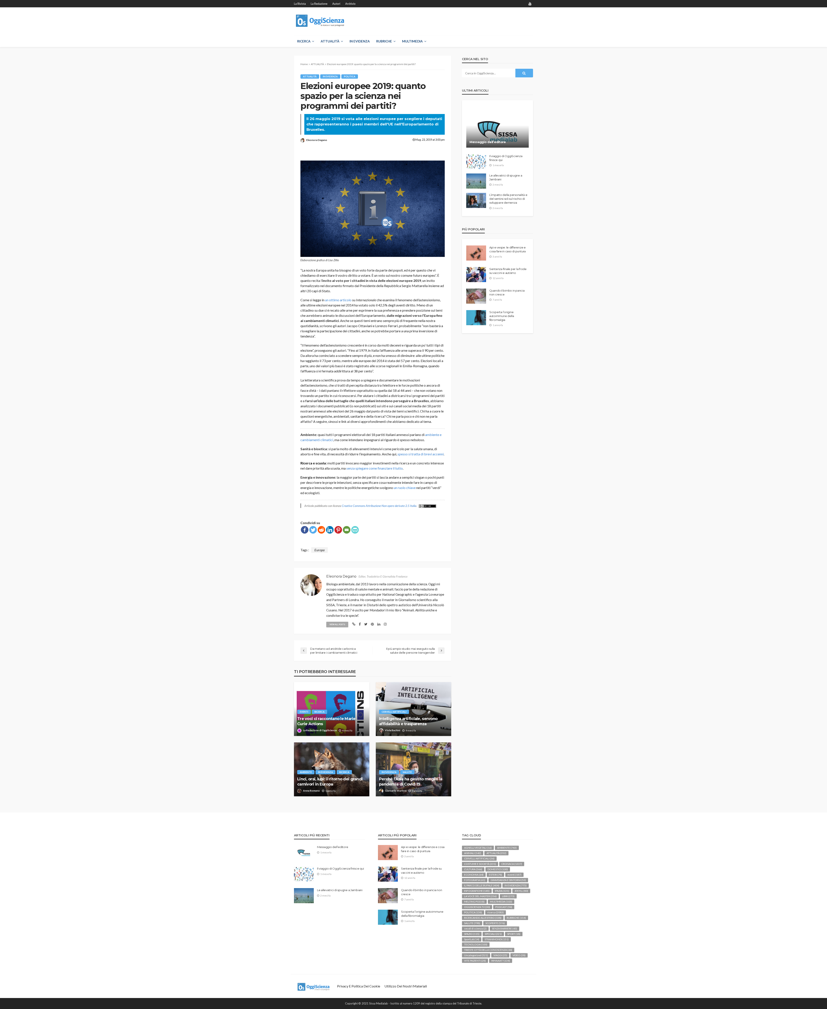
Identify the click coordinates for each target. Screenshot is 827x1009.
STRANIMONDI (497, 939)
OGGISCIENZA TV (477, 907)
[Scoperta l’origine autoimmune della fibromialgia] (476, 317)
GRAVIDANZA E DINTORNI (508, 880)
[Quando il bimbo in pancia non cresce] (476, 296)
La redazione (319, 3)
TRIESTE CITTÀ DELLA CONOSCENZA (488, 949)
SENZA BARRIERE (504, 928)
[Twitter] (313, 530)
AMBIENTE (306, 772)
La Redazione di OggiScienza (320, 730)
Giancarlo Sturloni (395, 790)
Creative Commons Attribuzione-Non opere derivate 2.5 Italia (379, 506)
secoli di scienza (475, 928)
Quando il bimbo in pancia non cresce (507, 292)
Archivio (350, 3)
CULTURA (473, 869)
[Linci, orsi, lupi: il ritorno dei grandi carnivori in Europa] (331, 769)
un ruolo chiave (405, 488)
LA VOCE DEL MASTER (480, 896)
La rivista (300, 3)
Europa (319, 550)
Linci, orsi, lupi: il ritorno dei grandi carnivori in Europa (330, 781)
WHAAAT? (500, 960)
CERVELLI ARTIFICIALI (394, 711)
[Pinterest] (338, 530)
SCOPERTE (495, 923)
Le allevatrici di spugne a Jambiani (505, 177)
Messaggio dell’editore (487, 142)
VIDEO (519, 955)
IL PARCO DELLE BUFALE (481, 885)
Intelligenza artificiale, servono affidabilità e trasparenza (408, 721)
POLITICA (349, 76)
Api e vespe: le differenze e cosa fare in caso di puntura (507, 249)
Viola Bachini (392, 730)
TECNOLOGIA (475, 944)
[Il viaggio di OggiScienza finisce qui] (476, 161)
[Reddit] (321, 530)
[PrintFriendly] (355, 530)
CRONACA (511, 863)
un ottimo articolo (338, 300)
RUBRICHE (384, 41)
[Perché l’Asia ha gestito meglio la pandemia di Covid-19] (413, 769)
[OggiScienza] (320, 21)
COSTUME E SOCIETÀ (480, 863)
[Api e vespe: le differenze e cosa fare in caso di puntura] (476, 253)
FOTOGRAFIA (474, 880)
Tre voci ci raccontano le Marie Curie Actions (326, 721)
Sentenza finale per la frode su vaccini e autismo (508, 271)
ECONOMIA (473, 874)
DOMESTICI (498, 869)
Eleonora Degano (316, 140)
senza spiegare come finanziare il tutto (374, 468)
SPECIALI (493, 934)
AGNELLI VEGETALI (478, 847)
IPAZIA (502, 890)
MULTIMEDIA (412, 41)
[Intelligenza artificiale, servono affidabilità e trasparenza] (413, 709)
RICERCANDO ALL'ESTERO (482, 917)
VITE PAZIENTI (475, 960)
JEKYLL (521, 890)
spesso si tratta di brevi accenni (421, 454)
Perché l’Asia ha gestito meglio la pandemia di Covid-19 (410, 781)
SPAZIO (471, 934)
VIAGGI (500, 955)
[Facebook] (304, 530)
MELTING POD (474, 901)
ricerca (319, 711)
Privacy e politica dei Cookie (358, 986)
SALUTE (407, 772)
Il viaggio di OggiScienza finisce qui (505, 158)
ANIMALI (472, 853)
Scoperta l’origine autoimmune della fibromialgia (501, 316)
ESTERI (495, 874)
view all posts (337, 624)
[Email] (346, 530)
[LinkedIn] (330, 530)
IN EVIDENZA (360, 41)
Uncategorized (476, 955)
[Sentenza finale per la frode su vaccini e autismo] (476, 274)
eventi (304, 711)
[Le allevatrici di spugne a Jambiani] (476, 181)
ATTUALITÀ (330, 41)
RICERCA (304, 41)
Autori (336, 3)
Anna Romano (311, 790)
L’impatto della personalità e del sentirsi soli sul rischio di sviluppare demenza (508, 198)
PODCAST (503, 907)
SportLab (471, 939)
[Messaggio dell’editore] (497, 127)
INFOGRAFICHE (477, 890)
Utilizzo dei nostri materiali (405, 986)
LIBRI (508, 896)
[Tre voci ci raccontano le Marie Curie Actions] (331, 709)
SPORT (513, 934)
